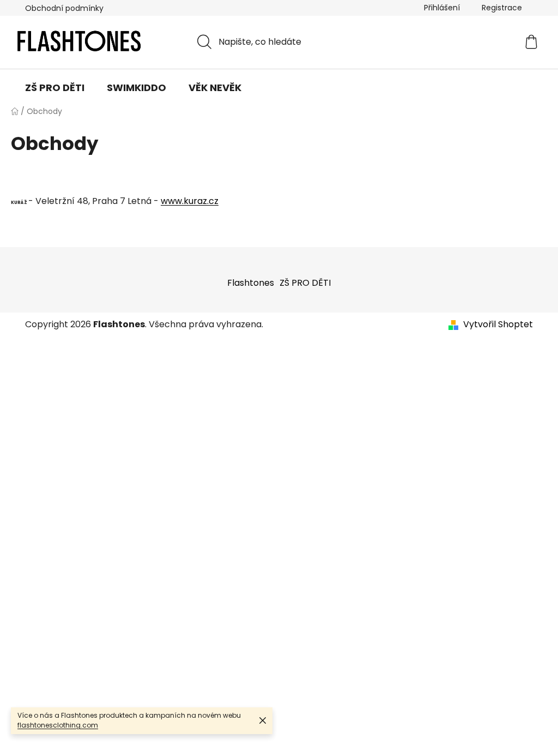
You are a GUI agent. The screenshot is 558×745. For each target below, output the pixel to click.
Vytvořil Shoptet (498, 325)
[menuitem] (54, 87)
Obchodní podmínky (64, 8)
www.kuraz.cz (190, 201)
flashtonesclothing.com (57, 725)
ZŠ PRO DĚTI (305, 283)
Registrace (502, 7)
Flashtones (250, 283)
